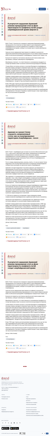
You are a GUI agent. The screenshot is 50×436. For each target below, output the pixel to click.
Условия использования (31, 409)
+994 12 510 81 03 (5, 388)
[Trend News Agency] (5, 378)
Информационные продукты (8, 411)
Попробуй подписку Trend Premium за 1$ (18, 111)
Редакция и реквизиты (31, 398)
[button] (2, 15)
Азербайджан (26, 228)
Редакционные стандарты (31, 402)
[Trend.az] (6, 9)
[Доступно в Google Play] (14, 428)
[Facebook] (5, 423)
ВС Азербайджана (10, 98)
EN (42, 433)
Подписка (4, 409)
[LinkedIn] (17, 423)
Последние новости (6, 396)
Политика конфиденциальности (33, 411)
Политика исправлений (31, 404)
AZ (44, 433)
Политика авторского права (32, 413)
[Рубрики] (47, 9)
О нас (27, 396)
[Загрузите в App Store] (5, 428)
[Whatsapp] (3, 423)
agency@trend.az (5, 390)
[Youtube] (11, 423)
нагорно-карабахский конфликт (13, 228)
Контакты (28, 400)
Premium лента (5, 398)
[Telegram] (14, 423)
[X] (8, 423)
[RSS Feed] (20, 423)
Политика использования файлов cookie (34, 415)
